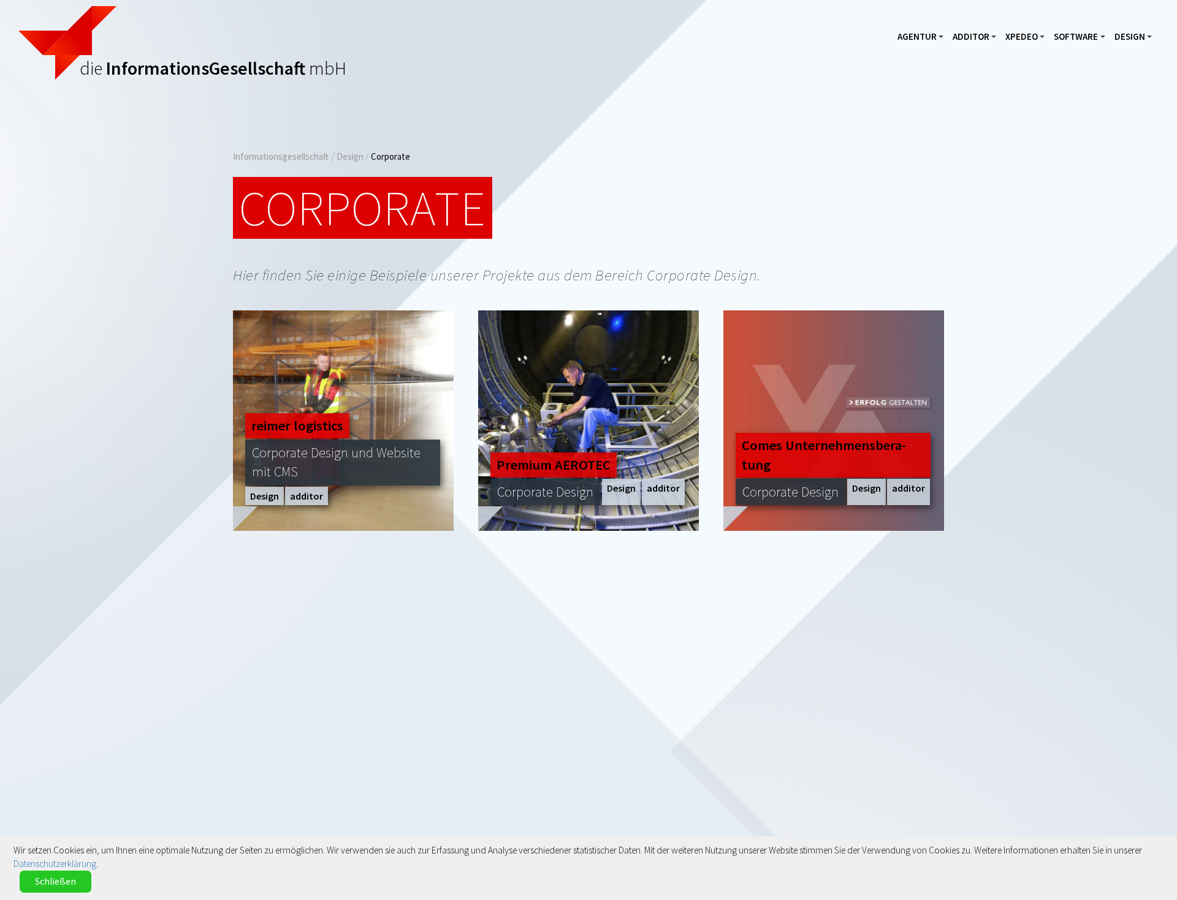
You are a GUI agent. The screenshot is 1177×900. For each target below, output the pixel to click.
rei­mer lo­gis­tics (297, 425)
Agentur (923, 39)
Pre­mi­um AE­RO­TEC (554, 464)
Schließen (55, 881)
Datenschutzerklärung (54, 863)
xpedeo (1028, 39)
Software (1082, 39)
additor (977, 39)
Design (1136, 39)
